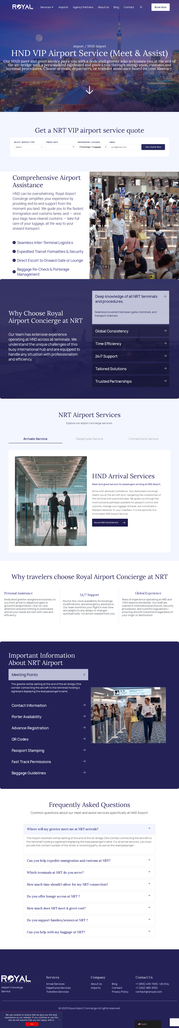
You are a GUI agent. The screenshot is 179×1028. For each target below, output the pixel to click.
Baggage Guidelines (29, 772)
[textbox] (29, 147)
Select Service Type (24, 142)
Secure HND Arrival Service (108, 522)
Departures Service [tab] (89, 439)
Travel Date (52, 142)
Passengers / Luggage (89, 142)
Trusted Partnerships (113, 381)
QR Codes (20, 739)
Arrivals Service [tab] (35, 439)
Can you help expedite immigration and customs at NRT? (68, 861)
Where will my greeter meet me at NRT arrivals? (62, 829)
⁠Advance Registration (30, 727)
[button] (47, 7)
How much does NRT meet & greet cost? (56, 908)
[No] (59, 1019)
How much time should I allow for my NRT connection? (67, 884)
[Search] (141, 7)
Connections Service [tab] (143, 439)
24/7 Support (106, 356)
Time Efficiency (108, 343)
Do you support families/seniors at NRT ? (57, 920)
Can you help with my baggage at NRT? (56, 932)
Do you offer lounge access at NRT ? (53, 896)
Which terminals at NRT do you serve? (55, 873)
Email (112, 142)
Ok (32, 1024)
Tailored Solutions (110, 368)
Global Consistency (111, 331)
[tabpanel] (90, 501)
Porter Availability (27, 716)
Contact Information (29, 705)
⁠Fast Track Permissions (31, 761)
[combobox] (29, 147)
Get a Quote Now (153, 147)
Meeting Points (25, 674)
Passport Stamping (28, 750)
